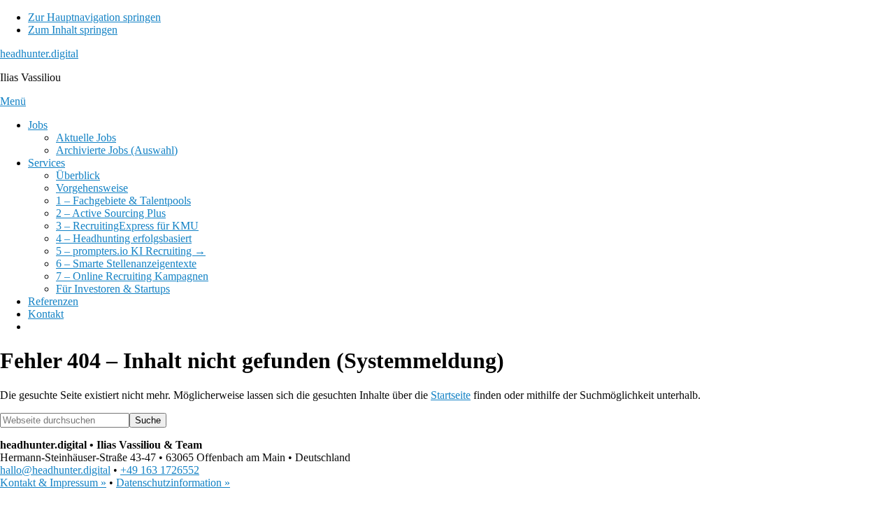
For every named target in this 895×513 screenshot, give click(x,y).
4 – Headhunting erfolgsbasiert (124, 238)
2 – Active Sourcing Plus (111, 213)
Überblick (78, 175)
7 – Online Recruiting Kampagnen (132, 276)
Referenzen (53, 301)
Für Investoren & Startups (113, 289)
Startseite (451, 395)
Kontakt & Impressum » (53, 483)
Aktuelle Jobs (86, 137)
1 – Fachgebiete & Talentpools (123, 200)
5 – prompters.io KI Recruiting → (131, 251)
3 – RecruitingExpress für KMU (127, 226)
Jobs (38, 125)
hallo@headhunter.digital (55, 470)
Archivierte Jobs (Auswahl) (117, 150)
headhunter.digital (39, 53)
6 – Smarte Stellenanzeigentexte (126, 263)
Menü (13, 101)
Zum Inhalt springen (72, 30)
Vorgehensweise (92, 188)
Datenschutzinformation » (173, 483)
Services (46, 163)
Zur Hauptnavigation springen (94, 17)
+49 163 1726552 (159, 470)
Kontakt (46, 314)
